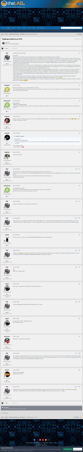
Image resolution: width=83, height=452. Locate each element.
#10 (79, 217)
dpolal (7, 284)
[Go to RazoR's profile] (7, 239)
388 (8, 95)
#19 (79, 369)
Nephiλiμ (7, 152)
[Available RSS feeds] (81, 417)
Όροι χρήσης (38, 442)
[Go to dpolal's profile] (7, 288)
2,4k (8, 126)
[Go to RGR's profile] (3, 43)
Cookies (55, 442)
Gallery (34, 27)
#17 (79, 336)
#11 (79, 234)
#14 (79, 283)
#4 (79, 116)
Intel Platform (16, 43)
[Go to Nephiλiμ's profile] (7, 156)
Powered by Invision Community (41, 445)
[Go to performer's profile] (7, 341)
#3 (79, 100)
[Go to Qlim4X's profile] (7, 374)
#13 (79, 267)
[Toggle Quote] (14, 136)
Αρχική (3, 27)
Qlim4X (7, 370)
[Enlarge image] (34, 77)
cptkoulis (7, 116)
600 (8, 245)
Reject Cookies (77, 449)
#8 (79, 185)
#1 (79, 53)
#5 (79, 133)
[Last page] (9, 48)
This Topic (76, 27)
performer (7, 336)
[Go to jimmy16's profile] (7, 137)
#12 (79, 250)
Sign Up (79, 3)
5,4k (8, 347)
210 (7, 111)
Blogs (29, 27)
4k (7, 294)
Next (7, 48)
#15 (79, 301)
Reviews (19, 27)
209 (8, 63)
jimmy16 (7, 133)
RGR (7, 53)
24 (7, 143)
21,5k (8, 162)
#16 (79, 318)
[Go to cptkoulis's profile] (7, 120)
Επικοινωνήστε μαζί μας (47, 442)
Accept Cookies (68, 449)
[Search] (80, 28)
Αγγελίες (24, 27)
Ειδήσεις (13, 27)
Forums (8, 27)
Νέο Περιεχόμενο (40, 27)
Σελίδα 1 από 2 (14, 48)
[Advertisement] (41, 17)
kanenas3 (7, 85)
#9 (79, 201)
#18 (79, 353)
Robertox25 (7, 100)
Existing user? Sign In (70, 4)
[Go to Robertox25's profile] (7, 105)
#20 (79, 386)
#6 (79, 152)
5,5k (8, 380)
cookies (16, 449)
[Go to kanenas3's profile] (7, 89)
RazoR (7, 234)
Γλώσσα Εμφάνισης (30, 442)
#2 (79, 85)
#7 (79, 168)
